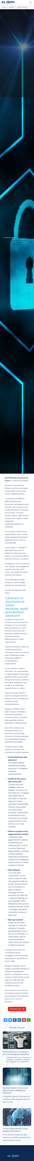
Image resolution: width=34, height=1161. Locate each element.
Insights (11, 7)
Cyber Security (22, 7)
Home (4, 7)
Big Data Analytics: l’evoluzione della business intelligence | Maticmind (15, 1090)
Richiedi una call (17, 1009)
